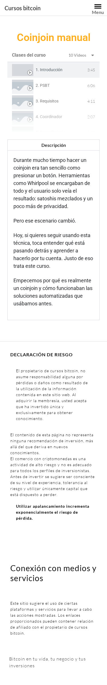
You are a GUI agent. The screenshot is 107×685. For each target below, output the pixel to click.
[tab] (53, 70)
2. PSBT (43, 85)
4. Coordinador (49, 116)
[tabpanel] (53, 226)
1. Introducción (49, 69)
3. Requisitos (47, 101)
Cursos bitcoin (23, 8)
